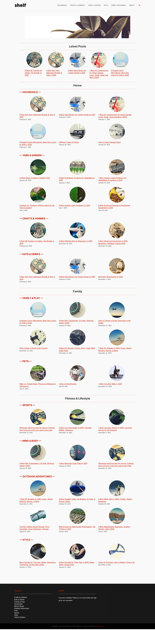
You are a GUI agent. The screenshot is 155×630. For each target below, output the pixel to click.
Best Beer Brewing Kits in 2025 (110, 277)
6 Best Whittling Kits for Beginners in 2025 (75, 241)
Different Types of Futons (69, 142)
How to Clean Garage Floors (109, 142)
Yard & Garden (19, 617)
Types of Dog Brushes (67, 384)
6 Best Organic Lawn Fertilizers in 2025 (74, 205)
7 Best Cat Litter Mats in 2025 (110, 384)
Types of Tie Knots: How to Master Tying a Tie (116, 562)
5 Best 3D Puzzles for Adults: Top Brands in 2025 (33, 73)
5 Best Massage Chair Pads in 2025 (73, 463)
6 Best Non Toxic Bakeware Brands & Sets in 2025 (54, 73)
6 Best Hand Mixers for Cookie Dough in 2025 (77, 115)
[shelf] (32, 5)
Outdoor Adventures (21, 608)
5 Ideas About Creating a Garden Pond (35, 178)
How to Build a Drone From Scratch (33, 348)
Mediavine (100, 626)
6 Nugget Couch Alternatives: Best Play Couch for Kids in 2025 (120, 73)
